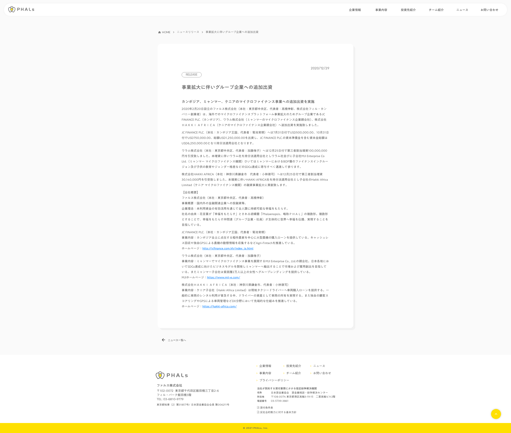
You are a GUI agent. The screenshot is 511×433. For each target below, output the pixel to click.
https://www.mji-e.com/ (223, 277)
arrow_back (163, 339)
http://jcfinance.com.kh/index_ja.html (227, 248)
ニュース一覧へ (177, 340)
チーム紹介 (436, 10)
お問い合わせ (489, 10)
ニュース (462, 10)
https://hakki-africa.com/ (219, 306)
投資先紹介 (408, 10)
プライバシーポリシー (274, 380)
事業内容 (381, 10)
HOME (166, 32)
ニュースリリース (188, 32)
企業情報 (355, 10)
